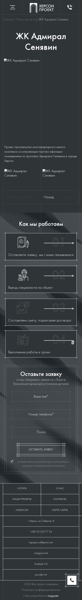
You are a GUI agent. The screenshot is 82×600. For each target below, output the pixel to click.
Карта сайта (60, 510)
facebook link (41, 564)
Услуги (22, 488)
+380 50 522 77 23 (41, 532)
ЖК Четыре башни (23, 197)
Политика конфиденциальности (41, 590)
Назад (49, 197)
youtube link (41, 575)
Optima (66, 197)
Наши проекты (22, 499)
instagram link (41, 553)
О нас (60, 488)
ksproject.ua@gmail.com (41, 542)
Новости (22, 510)
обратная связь (69, 7)
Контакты (60, 499)
